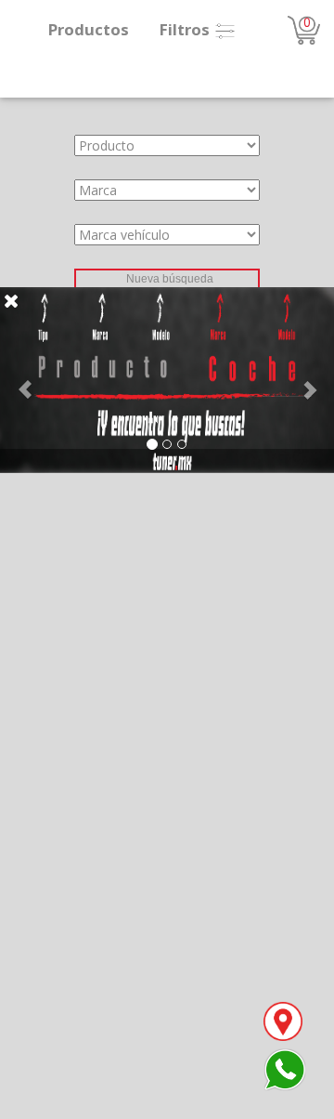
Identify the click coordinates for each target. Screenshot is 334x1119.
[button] (25, 380)
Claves (19, 277)
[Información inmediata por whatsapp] (285, 1068)
